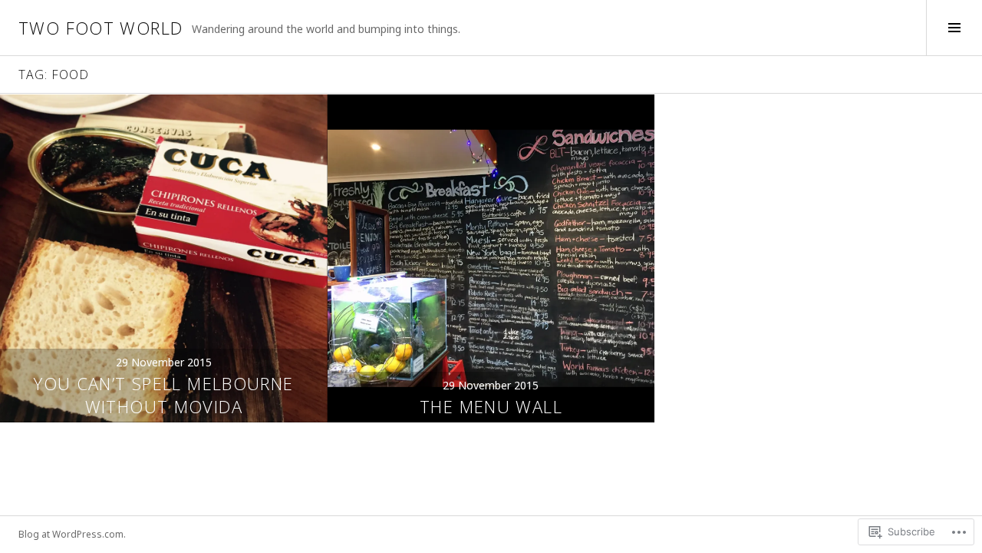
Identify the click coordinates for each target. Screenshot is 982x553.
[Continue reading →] (164, 258)
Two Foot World (100, 27)
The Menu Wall (491, 406)
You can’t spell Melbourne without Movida (163, 395)
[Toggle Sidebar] (954, 27)
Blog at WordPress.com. (72, 534)
